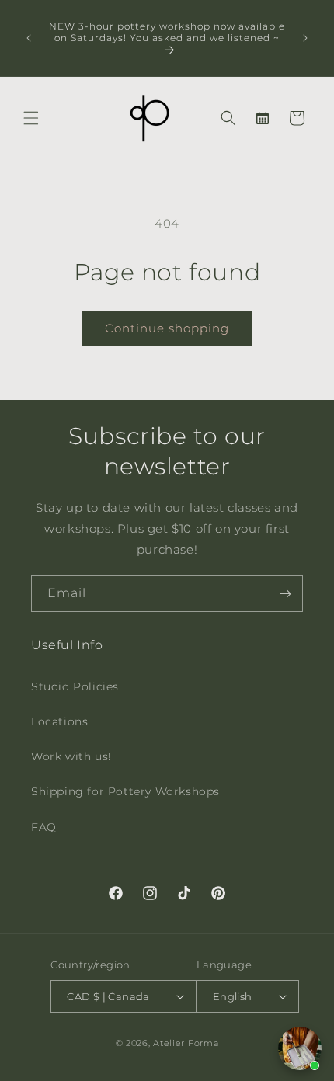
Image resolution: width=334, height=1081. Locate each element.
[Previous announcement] (29, 38)
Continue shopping (167, 328)
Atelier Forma (185, 1043)
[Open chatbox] (300, 1048)
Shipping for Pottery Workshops (125, 791)
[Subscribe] (285, 593)
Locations (59, 721)
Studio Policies (75, 686)
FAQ (44, 827)
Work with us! (71, 756)
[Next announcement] (305, 38)
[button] (31, 118)
